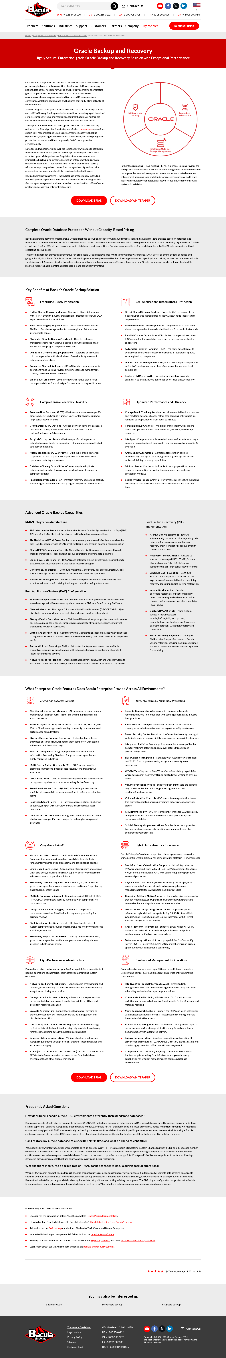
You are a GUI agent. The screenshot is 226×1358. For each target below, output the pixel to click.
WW (69, 14)
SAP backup (55, 1228)
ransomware (86, 129)
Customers (98, 26)
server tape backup (112, 1304)
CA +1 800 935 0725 (113, 1337)
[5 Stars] (162, 1271)
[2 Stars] (152, 1271)
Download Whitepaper (132, 200)
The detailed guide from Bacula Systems (111, 1221)
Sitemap (71, 1341)
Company (132, 26)
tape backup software (102, 1234)
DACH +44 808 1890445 (115, 1346)
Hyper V (95, 1240)
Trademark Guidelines (79, 1327)
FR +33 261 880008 (112, 1341)
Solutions (48, 26)
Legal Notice (74, 1332)
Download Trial (88, 200)
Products (31, 26)
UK (189, 14)
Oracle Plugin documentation (102, 1215)
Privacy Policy (74, 1337)
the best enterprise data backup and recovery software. (170, 1339)
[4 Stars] (158, 1271)
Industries (65, 26)
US (100, 14)
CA (130, 14)
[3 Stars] (155, 1271)
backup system (54, 1304)
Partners (115, 26)
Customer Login (75, 1346)
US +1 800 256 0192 (113, 1332)
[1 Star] (148, 1271)
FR (159, 14)
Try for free (150, 26)
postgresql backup (171, 1304)
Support (81, 26)
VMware (105, 1240)
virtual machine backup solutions (138, 1240)
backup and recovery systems (99, 1246)
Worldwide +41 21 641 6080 (117, 1327)
